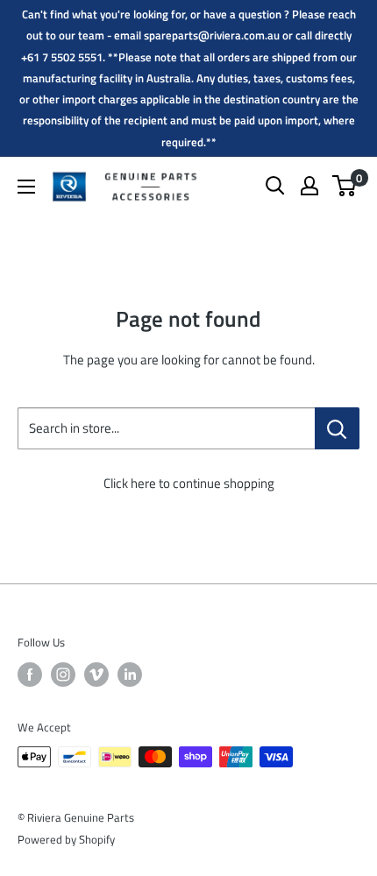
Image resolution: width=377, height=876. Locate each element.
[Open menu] (26, 187)
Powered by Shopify (66, 839)
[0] (345, 185)
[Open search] (275, 185)
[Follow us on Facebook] (30, 674)
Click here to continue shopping (188, 483)
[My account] (309, 185)
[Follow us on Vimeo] (96, 674)
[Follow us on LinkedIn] (129, 674)
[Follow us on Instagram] (63, 674)
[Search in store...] (337, 428)
